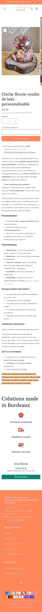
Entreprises (8, 549)
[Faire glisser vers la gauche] (16, 89)
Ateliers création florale (13, 544)
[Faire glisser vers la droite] (26, 89)
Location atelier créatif (13, 554)
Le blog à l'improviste (12, 573)
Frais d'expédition (7, 112)
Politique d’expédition (26, 604)
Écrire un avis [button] (21, 477)
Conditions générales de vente (22, 607)
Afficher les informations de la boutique (19, 152)
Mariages (8, 533)
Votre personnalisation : (10, 127)
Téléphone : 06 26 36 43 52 (15, 568)
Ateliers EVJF (9, 539)
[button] (4, 8)
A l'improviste (12, 601)
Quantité (5, 116)
